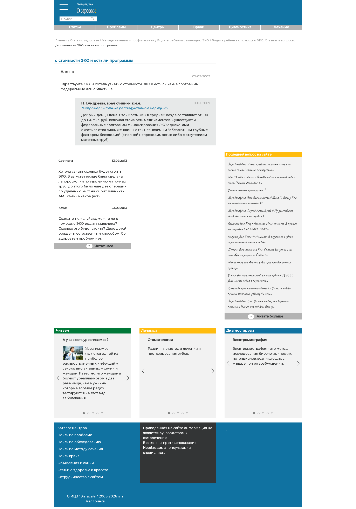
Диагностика (240, 27)
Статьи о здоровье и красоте (82, 470)
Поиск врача (68, 456)
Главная (61, 40)
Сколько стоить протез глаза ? (246, 190)
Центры (158, 27)
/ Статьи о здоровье (83, 40)
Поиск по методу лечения (80, 449)
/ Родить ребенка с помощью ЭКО (182, 40)
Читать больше (269, 316)
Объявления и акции (75, 463)
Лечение (281, 27)
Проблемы (116, 27)
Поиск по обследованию (79, 442)
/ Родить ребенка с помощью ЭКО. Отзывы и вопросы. (252, 40)
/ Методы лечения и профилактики (127, 40)
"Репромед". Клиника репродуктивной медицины (124, 108)
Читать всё (104, 246)
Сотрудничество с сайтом (80, 477)
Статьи (75, 27)
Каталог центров (72, 428)
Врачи (198, 27)
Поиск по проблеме (74, 435)
